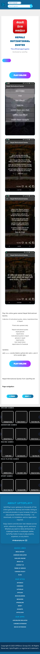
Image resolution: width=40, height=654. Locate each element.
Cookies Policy (20, 571)
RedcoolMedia (20, 596)
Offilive (20, 592)
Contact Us (20, 565)
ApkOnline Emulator (20, 620)
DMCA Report (20, 552)
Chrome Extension (20, 623)
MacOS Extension (20, 627)
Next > (28, 396)
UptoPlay (20, 589)
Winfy (20, 606)
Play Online (20, 75)
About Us (20, 561)
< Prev (12, 396)
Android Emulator (20, 555)
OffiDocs (20, 583)
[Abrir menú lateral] (3, 5)
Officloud (20, 612)
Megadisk (20, 599)
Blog (20, 575)
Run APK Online (20, 558)
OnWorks (20, 586)
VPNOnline (20, 602)
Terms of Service (20, 568)
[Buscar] (31, 6)
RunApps (20, 609)
